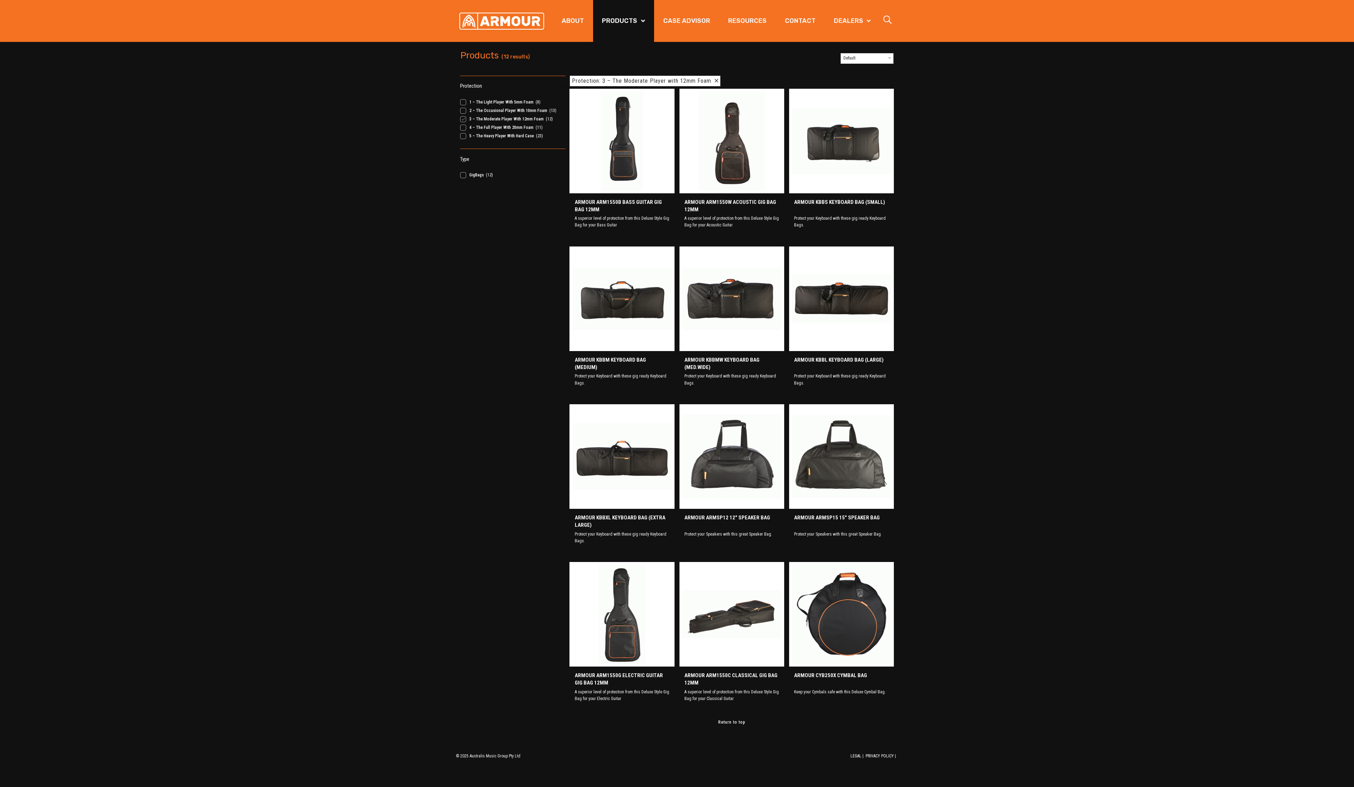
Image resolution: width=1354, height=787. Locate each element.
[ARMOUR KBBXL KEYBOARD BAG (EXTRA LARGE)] (621, 456)
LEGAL (855, 756)
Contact (800, 21)
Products (619, 21)
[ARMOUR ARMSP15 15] (841, 456)
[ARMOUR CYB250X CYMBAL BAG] (841, 614)
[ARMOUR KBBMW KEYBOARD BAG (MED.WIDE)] (731, 298)
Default (849, 58)
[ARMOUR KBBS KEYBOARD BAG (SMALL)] (841, 141)
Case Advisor (686, 21)
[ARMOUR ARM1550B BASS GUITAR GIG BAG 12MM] (621, 141)
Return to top (731, 722)
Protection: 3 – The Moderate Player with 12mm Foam (643, 80)
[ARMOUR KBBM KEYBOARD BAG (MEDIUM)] (621, 298)
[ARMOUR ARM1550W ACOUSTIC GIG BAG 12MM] (731, 141)
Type (464, 159)
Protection (471, 86)
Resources (747, 21)
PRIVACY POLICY (880, 756)
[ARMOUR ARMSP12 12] (731, 456)
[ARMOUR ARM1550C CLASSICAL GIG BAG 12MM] (731, 614)
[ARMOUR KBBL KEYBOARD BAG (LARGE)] (841, 298)
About (573, 21)
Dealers (848, 21)
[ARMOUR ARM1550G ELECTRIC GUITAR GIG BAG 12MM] (621, 614)
